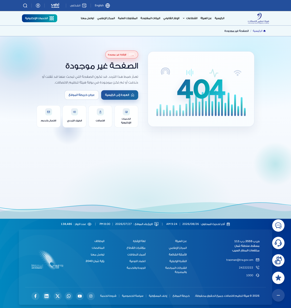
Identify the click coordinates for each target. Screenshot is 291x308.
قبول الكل (51, 289)
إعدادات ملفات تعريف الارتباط (145, 289)
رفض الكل (240, 289)
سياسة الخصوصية (128, 303)
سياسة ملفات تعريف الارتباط (158, 303)
